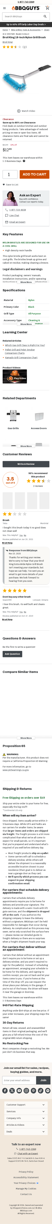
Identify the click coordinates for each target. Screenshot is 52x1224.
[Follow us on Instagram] (26, 1090)
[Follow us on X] (12, 1090)
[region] (26, 80)
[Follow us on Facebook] (5, 1090)
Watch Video (28, 111)
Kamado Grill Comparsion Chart (21, 357)
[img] (26, 79)
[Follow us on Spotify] (47, 1090)
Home (5, 30)
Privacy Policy (26, 1171)
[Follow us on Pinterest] (33, 1090)
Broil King (8, 42)
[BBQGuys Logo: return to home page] (26, 8)
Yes (21, 535)
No (25, 535)
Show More (26, 282)
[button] (26, 1104)
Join (43, 1080)
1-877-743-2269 (26, 2)
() (25, 47)
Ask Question (12, 654)
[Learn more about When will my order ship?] (24, 161)
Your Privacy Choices (24, 1183)
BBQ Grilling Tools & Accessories (26, 30)
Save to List (12, 184)
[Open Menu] (4, 8)
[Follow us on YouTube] (19, 1090)
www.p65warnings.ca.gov (16, 770)
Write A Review (26, 464)
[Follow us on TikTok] (40, 1090)
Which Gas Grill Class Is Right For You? (25, 345)
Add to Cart (34, 174)
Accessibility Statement (26, 1177)
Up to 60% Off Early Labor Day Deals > (26, 24)
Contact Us (26, 1194)
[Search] (45, 16)
